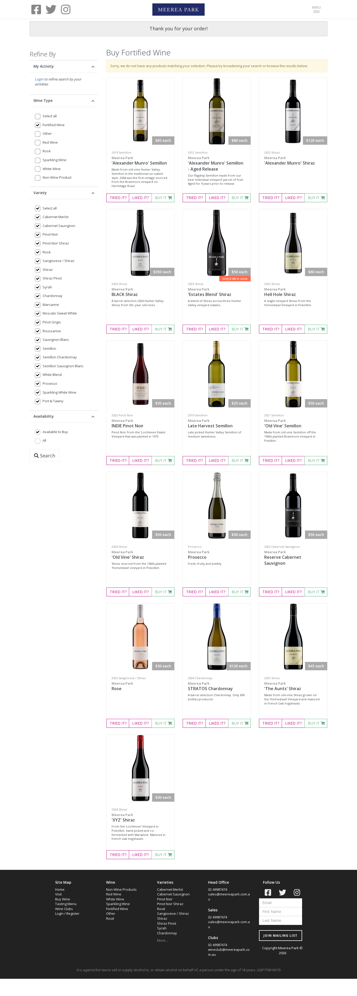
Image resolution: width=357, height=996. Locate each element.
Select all (50, 116)
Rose (122, 686)
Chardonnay (52, 295)
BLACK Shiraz (125, 292)
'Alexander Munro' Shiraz (289, 160)
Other (47, 133)
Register (72, 913)
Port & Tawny (53, 401)
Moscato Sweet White (60, 313)
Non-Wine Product (57, 177)
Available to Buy (55, 431)
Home (60, 889)
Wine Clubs (64, 908)
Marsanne (51, 304)
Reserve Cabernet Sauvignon (282, 558)
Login (39, 79)
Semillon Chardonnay (60, 357)
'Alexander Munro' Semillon (139, 160)
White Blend (52, 374)
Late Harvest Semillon (210, 423)
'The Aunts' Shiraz (282, 686)
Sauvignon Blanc (56, 339)
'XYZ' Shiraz (123, 817)
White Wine (52, 168)
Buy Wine (62, 899)
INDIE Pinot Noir (127, 423)
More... (162, 940)
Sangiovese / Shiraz (58, 260)
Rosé (47, 151)
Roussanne (52, 331)
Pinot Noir (50, 234)
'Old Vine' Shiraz (128, 555)
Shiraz (48, 269)
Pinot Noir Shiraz (56, 243)
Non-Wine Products (121, 889)
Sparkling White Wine (59, 392)
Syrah (47, 287)
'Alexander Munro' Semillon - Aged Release (215, 163)
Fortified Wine (54, 125)
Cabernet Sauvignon (59, 225)
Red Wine (50, 142)
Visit (58, 894)
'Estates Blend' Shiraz (209, 292)
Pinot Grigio (52, 322)
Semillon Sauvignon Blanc (63, 366)
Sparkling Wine (54, 160)
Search (47, 455)
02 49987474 (217, 889)
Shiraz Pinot (52, 278)
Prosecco (50, 383)
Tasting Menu (66, 903)
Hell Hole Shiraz (280, 292)
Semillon (49, 348)
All (44, 440)
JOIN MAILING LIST (280, 935)
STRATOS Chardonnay (210, 686)
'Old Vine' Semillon (282, 423)
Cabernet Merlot (55, 216)
